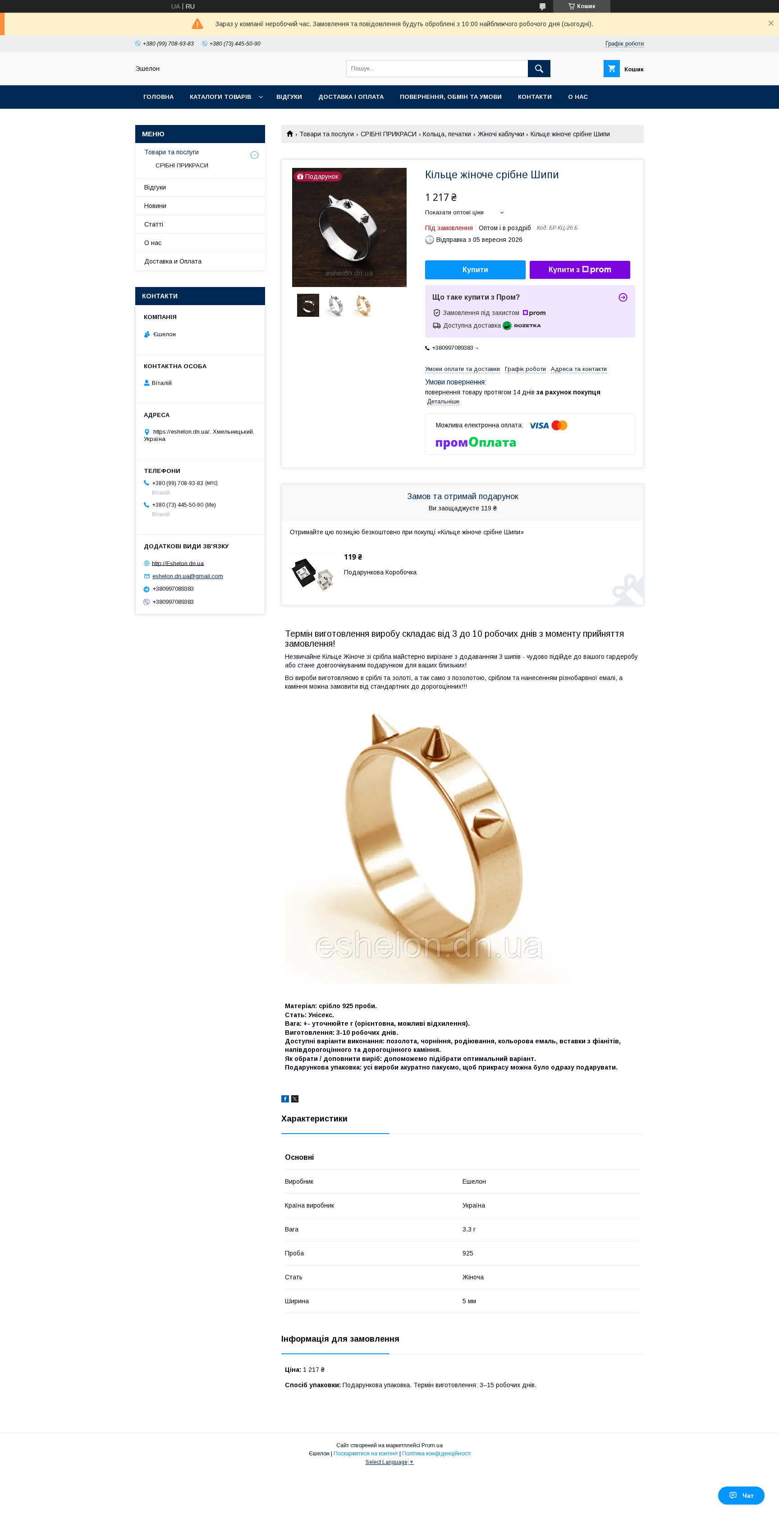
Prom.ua (432, 1445)
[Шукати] (539, 68)
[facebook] (285, 1100)
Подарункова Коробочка (380, 572)
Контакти (535, 96)
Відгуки (289, 96)
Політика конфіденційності (436, 1453)
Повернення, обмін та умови (451, 96)
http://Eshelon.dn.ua (178, 563)
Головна (158, 96)
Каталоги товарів (220, 96)
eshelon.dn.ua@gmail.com (187, 576)
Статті (153, 224)
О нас (578, 96)
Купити (475, 269)
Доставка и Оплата (173, 261)
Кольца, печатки (447, 134)
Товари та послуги (326, 134)
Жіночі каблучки (501, 134)
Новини (155, 205)
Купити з (564, 269)
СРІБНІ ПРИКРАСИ (389, 134)
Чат (748, 1495)
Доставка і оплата (351, 96)
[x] (294, 1100)
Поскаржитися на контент (366, 1453)
